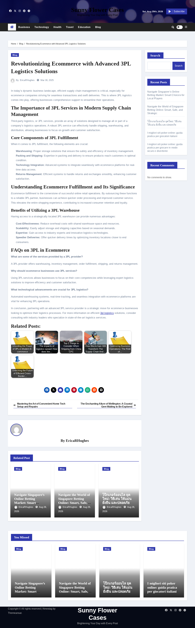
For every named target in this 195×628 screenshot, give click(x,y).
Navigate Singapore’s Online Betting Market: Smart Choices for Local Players (29, 503)
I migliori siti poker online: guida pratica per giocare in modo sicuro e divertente (165, 147)
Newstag (47, 608)
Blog (98, 27)
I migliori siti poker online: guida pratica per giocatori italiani (162, 587)
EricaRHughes (27, 80)
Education (84, 27)
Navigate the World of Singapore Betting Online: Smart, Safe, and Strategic (74, 501)
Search (155, 55)
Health (57, 27)
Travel (69, 27)
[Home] (12, 27)
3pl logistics (107, 313)
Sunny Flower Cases (97, 9)
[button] (186, 27)
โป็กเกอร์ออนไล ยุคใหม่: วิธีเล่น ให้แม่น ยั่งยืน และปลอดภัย (116, 499)
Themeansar (14, 613)
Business (24, 27)
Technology (41, 27)
